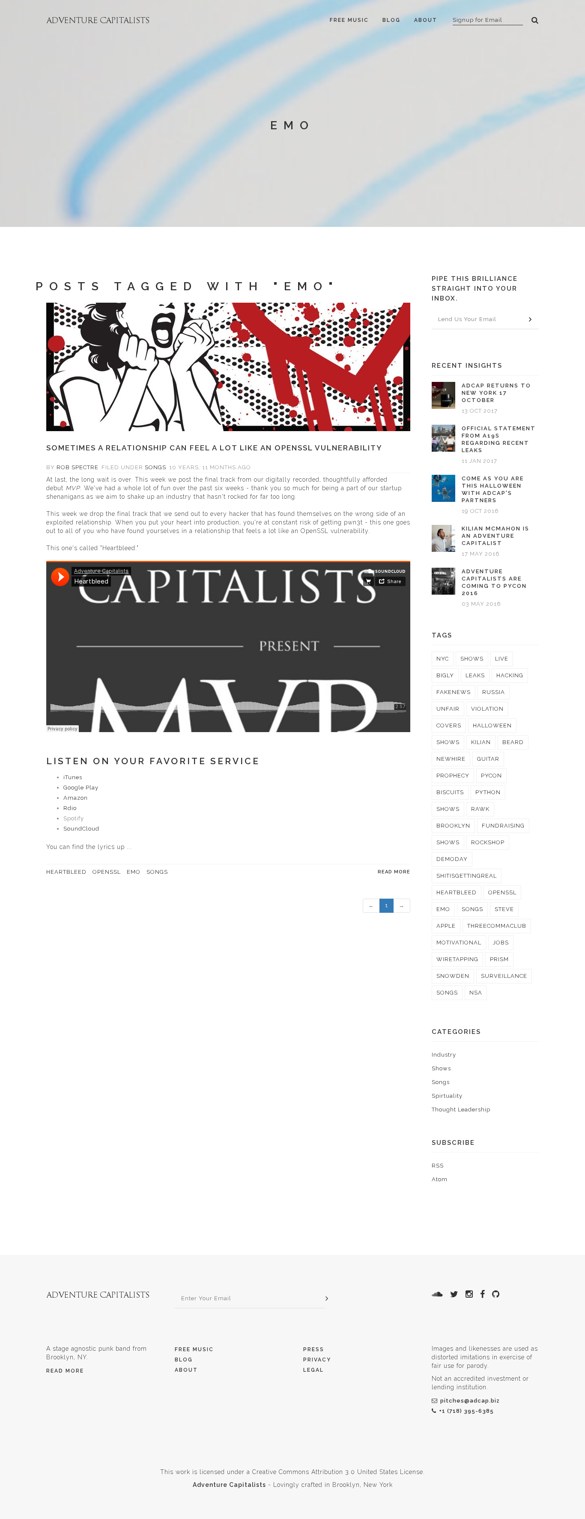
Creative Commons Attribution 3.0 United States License (337, 1471)
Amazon (75, 798)
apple (446, 926)
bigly (445, 675)
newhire (451, 759)
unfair (448, 709)
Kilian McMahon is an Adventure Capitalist (495, 535)
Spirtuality (447, 1096)
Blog (391, 20)
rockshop (487, 842)
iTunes (72, 777)
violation (487, 709)
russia (493, 692)
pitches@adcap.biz (470, 1400)
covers (448, 725)
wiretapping (457, 959)
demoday (452, 859)
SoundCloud (81, 828)
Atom (440, 1179)
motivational (458, 942)
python (488, 792)
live (501, 658)
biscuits (450, 792)
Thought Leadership (461, 1109)
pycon (491, 775)
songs (157, 872)
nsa (475, 992)
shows (472, 658)
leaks (475, 675)
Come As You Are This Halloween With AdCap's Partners (493, 489)
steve (504, 909)
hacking (509, 675)
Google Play (80, 787)
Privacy (317, 1360)
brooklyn (453, 825)
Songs (155, 467)
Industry (444, 1054)
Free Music (349, 20)
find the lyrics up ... (102, 846)
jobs (501, 942)
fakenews (453, 692)
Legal (313, 1370)
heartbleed (66, 872)
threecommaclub (496, 926)
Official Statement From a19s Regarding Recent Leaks (499, 439)
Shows (441, 1068)
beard (513, 742)
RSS (438, 1165)
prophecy (452, 775)
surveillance (504, 976)
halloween (492, 725)
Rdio (70, 808)
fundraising (503, 825)
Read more (394, 872)
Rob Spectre (77, 467)
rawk (480, 809)
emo (133, 872)
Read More (65, 1371)
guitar (488, 759)
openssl (107, 872)
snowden (452, 976)
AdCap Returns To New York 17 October (496, 392)
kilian (481, 742)
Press (313, 1349)
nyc (442, 658)
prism (499, 959)
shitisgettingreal (466, 876)
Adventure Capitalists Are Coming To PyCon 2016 (494, 582)
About (425, 20)
